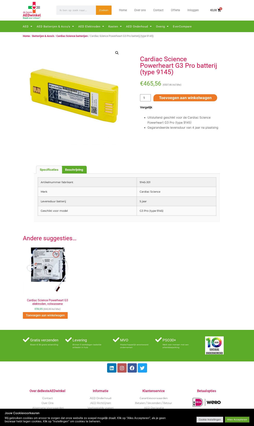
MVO (124, 340)
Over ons (140, 10)
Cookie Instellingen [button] (210, 419)
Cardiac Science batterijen (72, 36)
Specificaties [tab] (49, 169)
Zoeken (103, 10)
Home (123, 10)
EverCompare (182, 26)
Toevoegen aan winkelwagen (185, 98)
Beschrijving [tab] (74, 169)
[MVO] (116, 339)
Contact (158, 10)
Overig (160, 26)
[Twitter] (142, 368)
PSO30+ (169, 340)
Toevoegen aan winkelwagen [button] (45, 315)
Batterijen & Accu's (43, 36)
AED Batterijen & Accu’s (53, 26)
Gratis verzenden (44, 340)
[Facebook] (132, 368)
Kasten (113, 26)
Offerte (175, 10)
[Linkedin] (111, 368)
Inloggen (193, 10)
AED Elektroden (89, 26)
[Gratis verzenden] (26, 339)
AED (26, 26)
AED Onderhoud (137, 26)
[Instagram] (122, 368)
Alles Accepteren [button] (237, 419)
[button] (117, 53)
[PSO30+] (158, 339)
